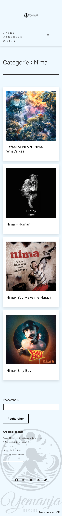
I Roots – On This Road (12, 450)
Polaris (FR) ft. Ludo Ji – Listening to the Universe (22, 438)
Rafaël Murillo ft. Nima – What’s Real (26, 149)
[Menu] (47, 35)
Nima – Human (18, 224)
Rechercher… (11, 399)
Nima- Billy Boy (18, 370)
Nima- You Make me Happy (28, 297)
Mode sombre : (47, 512)
